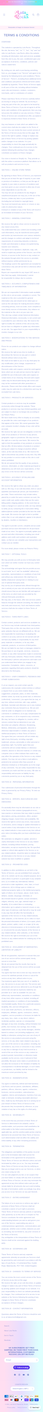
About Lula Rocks (10, 1330)
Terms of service (22, 1407)
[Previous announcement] (4, 2)
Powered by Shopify (22, 1404)
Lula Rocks (13, 1404)
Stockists (7, 1340)
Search (6, 1326)
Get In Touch (8, 1335)
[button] (4, 14)
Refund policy (34, 1404)
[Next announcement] (39, 2)
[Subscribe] (36, 1360)
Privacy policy (11, 1407)
